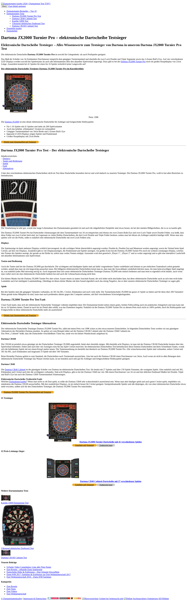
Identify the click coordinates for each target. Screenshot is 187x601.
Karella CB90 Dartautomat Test (14, 503)
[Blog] (90, 598)
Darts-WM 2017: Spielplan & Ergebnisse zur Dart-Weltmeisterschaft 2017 (39, 574)
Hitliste (166, 598)
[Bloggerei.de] (53, 598)
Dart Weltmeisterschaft (16, 594)
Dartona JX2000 (12, 122)
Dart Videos (12, 591)
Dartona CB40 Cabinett (15, 369)
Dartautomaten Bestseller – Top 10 (22, 11)
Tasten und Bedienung (12, 161)
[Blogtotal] (76, 598)
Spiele (5, 163)
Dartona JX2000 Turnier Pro (133, 61)
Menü (4, 6)
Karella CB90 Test (20, 21)
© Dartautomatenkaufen (11, 598)
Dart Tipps (11, 589)
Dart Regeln (12, 586)
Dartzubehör (12, 31)
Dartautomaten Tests (15, 13)
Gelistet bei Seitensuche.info (111, 598)
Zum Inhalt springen (17, 6)
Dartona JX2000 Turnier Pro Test (26, 16)
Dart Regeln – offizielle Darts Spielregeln (24, 569)
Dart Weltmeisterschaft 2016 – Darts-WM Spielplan (29, 577)
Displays (6, 158)
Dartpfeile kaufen (14, 28)
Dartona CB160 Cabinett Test (25, 26)
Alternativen (8, 168)
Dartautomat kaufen (17, 381)
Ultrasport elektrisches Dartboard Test (28, 23)
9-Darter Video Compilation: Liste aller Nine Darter (29, 567)
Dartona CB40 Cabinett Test (24, 18)
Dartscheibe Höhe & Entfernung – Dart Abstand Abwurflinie (33, 572)
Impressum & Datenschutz (34, 598)
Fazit (5, 166)
